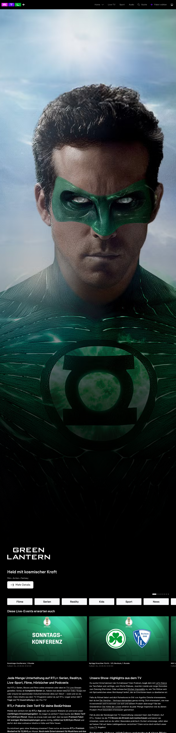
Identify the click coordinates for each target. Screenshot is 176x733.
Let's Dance (161, 683)
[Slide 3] (160, 594)
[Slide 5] (164, 594)
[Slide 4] (162, 594)
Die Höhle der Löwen (111, 707)
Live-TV (93, 727)
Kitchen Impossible (136, 689)
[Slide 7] (168, 594)
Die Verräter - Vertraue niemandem (115, 701)
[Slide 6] (166, 594)
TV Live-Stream (73, 688)
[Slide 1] (154, 594)
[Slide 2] (157, 594)
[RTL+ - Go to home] (13, 4)
